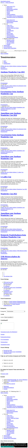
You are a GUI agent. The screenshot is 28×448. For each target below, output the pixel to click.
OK (2, 446)
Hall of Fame (10, 423)
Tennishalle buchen (5, 344)
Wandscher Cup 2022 (9, 194)
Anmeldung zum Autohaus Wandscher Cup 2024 (11, 114)
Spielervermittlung (11, 404)
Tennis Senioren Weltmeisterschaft (17, 301)
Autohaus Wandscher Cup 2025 (13, 72)
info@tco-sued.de (11, 383)
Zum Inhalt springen (5, 1)
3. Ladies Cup (6, 177)
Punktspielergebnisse (5, 337)
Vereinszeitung (4, 342)
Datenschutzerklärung (9, 387)
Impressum (6, 386)
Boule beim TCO (11, 410)
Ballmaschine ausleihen (12, 399)
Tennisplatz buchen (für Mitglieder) (9, 332)
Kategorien (3, 311)
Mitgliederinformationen (12, 427)
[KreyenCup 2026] (8, 282)
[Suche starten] (15, 442)
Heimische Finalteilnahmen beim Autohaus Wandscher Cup (13, 236)
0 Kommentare (4, 83)
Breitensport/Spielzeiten (12, 411)
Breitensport (9, 398)
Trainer (8, 403)
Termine (2, 334)
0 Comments (7, 286)
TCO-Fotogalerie (5, 339)
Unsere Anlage (10, 416)
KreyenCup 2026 (8, 283)
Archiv (2, 317)
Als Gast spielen (10, 433)
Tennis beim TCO (11, 396)
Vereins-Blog (7, 435)
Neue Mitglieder (10, 431)
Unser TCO (9, 415)
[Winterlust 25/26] (8, 291)
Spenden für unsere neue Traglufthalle (13, 287)
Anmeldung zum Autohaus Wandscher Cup (11, 157)
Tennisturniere (7, 63)
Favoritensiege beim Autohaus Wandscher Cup (12, 93)
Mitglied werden (10, 430)
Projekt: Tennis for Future (13, 418)
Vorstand (9, 419)
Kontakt (5, 389)
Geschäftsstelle (10, 420)
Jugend (8, 402)
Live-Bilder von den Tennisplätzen (15, 406)
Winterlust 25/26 (7, 293)
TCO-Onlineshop (8, 437)
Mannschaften (10, 400)
